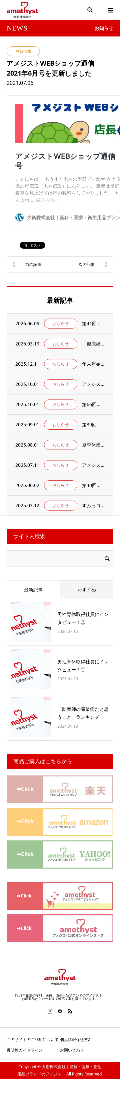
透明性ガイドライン (25, 1050)
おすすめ (86, 589)
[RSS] (70, 1011)
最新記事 (33, 589)
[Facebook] (60, 1011)
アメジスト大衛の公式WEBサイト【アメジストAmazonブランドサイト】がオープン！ (93, 384)
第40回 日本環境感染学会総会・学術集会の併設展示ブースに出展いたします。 (93, 485)
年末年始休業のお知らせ (93, 364)
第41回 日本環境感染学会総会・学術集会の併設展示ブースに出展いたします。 (93, 323)
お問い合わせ (72, 1050)
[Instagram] (50, 1011)
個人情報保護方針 (76, 1039)
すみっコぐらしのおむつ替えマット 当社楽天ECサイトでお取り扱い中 (93, 505)
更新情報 (23, 51)
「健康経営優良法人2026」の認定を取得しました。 (93, 343)
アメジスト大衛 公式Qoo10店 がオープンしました (93, 465)
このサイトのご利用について (33, 1039)
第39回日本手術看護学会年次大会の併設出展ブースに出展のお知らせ (93, 424)
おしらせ (61, 323)
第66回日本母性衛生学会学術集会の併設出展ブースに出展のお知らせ (93, 404)
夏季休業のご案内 (93, 445)
